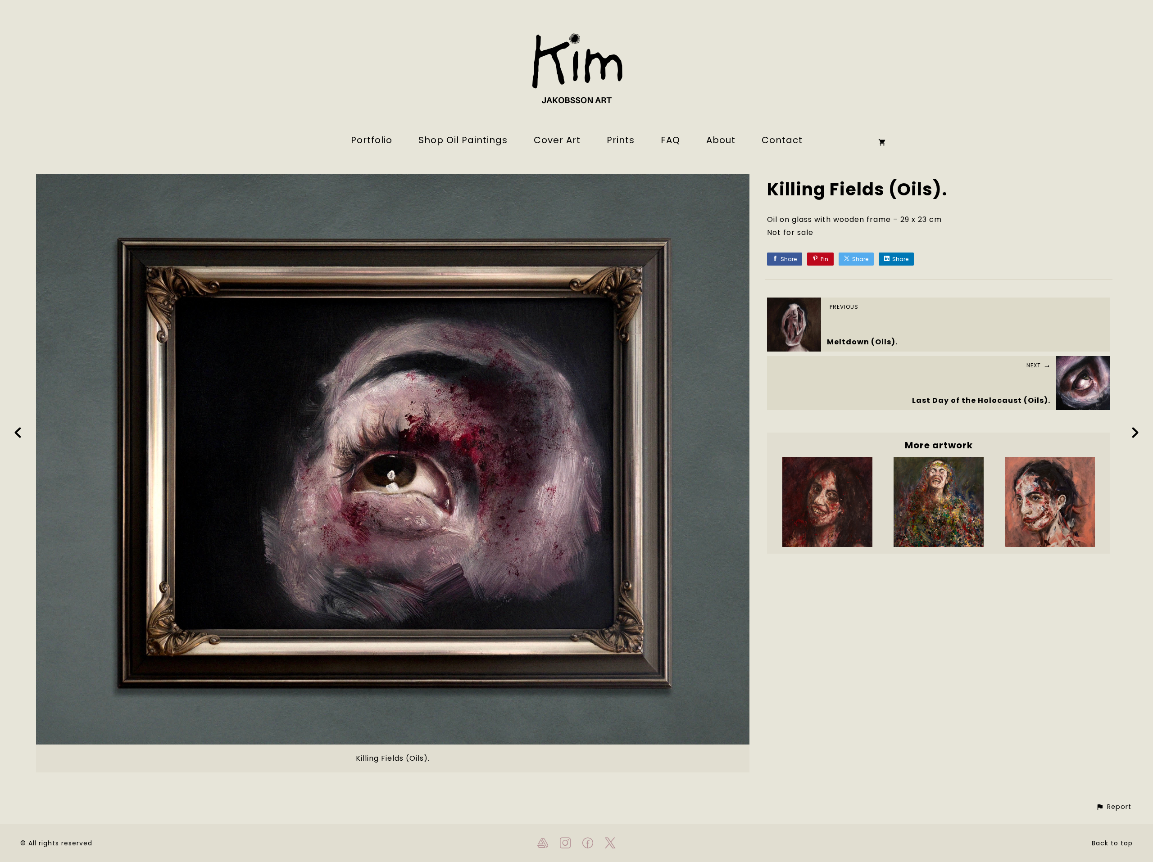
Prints (621, 140)
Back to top (1112, 843)
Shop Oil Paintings (463, 140)
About (720, 140)
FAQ (670, 140)
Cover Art (557, 140)
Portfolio (371, 140)
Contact (782, 140)
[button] (1113, 807)
